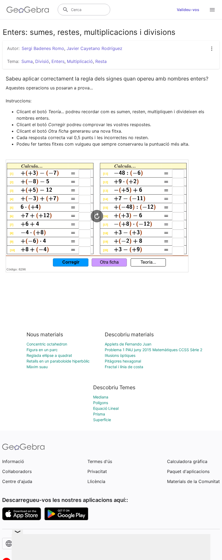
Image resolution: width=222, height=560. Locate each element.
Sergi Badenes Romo (43, 48)
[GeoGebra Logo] (27, 9)
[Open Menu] (212, 9)
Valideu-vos (188, 9)
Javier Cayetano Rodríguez (94, 48)
